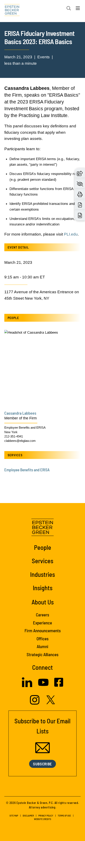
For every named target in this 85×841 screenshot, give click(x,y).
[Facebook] (58, 685)
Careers (42, 614)
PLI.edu (71, 234)
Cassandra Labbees (20, 413)
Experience (42, 622)
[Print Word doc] (80, 215)
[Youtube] (43, 686)
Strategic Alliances (42, 654)
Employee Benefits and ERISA (25, 427)
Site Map (13, 815)
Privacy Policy (45, 815)
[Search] (69, 8)
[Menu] (78, 9)
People (42, 547)
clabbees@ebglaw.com (20, 440)
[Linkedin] (27, 686)
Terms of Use (64, 815)
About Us (43, 602)
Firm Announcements (43, 630)
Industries (42, 574)
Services (42, 560)
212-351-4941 (13, 436)
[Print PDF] (80, 205)
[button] (80, 173)
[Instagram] (35, 703)
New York (11, 432)
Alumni (42, 646)
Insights (42, 587)
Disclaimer (28, 815)
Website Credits (42, 819)
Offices (42, 638)
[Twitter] (50, 703)
